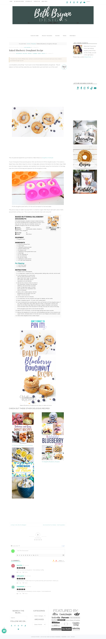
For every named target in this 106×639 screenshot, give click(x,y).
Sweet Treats (41, 53)
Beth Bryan (53, 15)
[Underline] (21, 555)
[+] (37, 555)
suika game (20, 576)
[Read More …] (88, 57)
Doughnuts (19, 53)
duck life (19, 565)
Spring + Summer (32, 53)
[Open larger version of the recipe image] (53, 221)
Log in (68, 636)
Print (52, 227)
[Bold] (17, 555)
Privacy (73, 636)
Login (63, 545)
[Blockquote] (30, 555)
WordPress (64, 636)
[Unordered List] (28, 555)
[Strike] (23, 555)
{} (35, 555)
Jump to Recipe (64, 67)
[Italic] (19, 555)
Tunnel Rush (20, 586)
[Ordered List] (26, 555)
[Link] (34, 555)
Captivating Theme (45, 636)
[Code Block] (32, 555)
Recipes (25, 53)
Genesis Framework (56, 636)
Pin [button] (60, 227)
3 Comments (35, 47)
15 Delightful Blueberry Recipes (51, 461)
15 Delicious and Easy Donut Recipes (22, 445)
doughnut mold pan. (48, 157)
